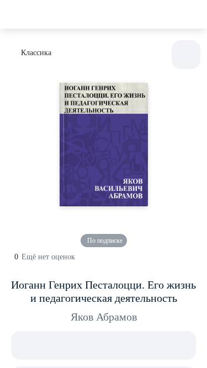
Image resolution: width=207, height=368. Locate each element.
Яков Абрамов (104, 317)
